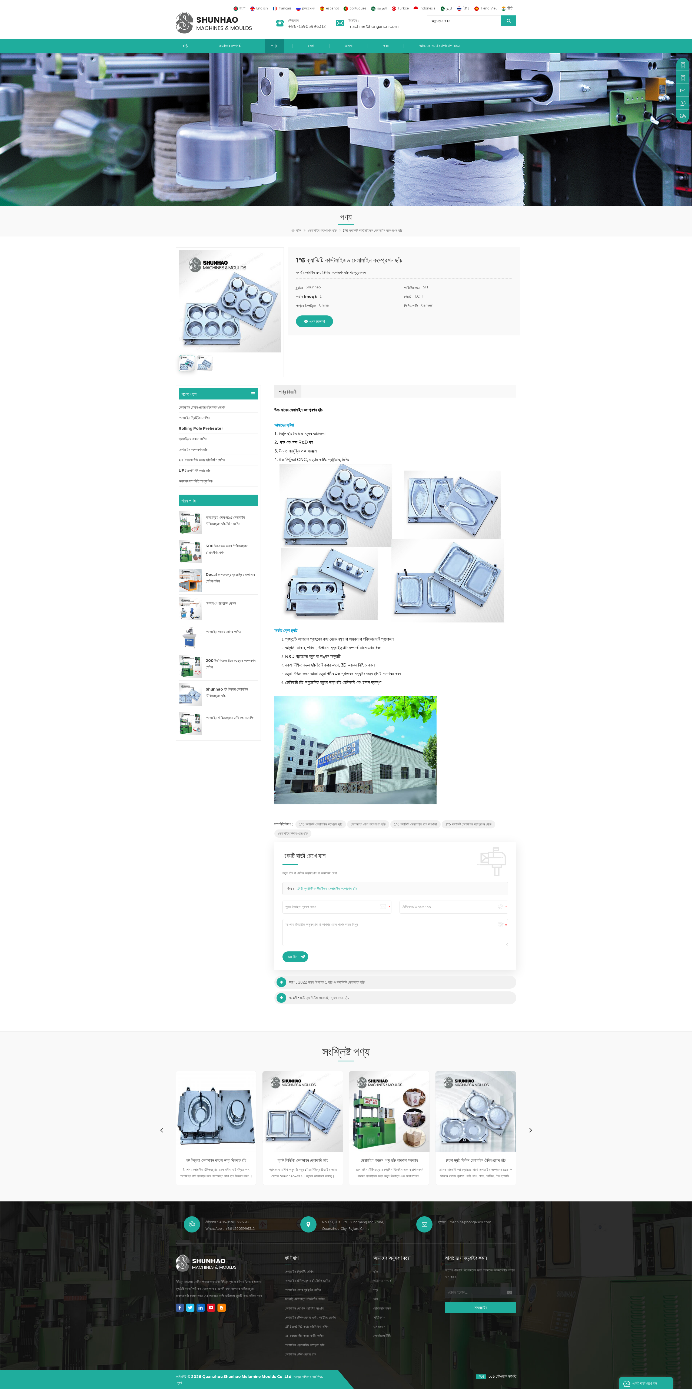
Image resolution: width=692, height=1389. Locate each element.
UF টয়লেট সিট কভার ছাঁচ (195, 470)
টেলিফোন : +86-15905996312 (227, 1222)
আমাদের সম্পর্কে (230, 45)
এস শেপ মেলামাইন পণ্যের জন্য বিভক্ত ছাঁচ (475, 1160)
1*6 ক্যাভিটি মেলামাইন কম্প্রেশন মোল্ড (468, 824)
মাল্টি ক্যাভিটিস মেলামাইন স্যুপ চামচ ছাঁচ (324, 998)
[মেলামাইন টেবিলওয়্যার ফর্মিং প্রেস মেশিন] (190, 723)
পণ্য (274, 45)
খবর (385, 45)
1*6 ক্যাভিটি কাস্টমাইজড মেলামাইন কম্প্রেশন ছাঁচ (327, 889)
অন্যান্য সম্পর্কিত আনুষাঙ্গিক (195, 481)
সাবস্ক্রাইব (480, 1307)
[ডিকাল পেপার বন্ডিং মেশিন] (190, 608)
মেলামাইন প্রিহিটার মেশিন (194, 417)
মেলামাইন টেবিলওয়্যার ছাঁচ (300, 1354)
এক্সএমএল (379, 1327)
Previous (161, 1129)
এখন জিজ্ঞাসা (317, 321)
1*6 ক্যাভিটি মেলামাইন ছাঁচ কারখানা (415, 824)
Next (530, 1129)
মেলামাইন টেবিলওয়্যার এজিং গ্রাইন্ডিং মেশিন (310, 1317)
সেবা (311, 45)
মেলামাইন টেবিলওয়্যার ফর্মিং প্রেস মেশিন (230, 717)
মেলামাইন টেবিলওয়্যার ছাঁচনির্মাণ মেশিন (202, 407)
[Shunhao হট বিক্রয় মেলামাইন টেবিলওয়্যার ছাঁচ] (190, 694)
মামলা (348, 45)
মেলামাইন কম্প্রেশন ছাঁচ (322, 230)
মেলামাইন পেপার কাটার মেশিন (223, 631)
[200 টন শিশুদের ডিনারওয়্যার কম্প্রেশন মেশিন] (190, 666)
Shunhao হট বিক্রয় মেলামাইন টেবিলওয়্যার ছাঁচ (227, 692)
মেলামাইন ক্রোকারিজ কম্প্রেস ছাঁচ (304, 1345)
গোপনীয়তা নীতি (382, 1336)
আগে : (293, 982)
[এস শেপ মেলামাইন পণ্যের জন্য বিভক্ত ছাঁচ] (475, 1111)
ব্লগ (179, 1383)
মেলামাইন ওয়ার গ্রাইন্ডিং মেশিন (303, 1290)
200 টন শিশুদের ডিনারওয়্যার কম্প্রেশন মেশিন (230, 663)
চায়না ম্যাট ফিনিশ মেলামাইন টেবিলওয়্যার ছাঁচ (389, 1160)
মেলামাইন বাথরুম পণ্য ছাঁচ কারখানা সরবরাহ (302, 1160)
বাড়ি (185, 45)
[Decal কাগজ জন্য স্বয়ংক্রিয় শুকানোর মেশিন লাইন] (190, 580)
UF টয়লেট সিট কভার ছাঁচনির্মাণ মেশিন (202, 460)
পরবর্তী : (294, 997)
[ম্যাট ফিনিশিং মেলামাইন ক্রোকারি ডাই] (216, 1111)
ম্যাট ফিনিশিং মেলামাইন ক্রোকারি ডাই (216, 1160)
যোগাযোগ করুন (382, 1308)
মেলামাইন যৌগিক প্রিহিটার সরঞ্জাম (304, 1308)
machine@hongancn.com (373, 26)
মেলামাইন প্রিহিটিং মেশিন (299, 1272)
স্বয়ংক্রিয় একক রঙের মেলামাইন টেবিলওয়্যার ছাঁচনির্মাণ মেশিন (225, 520)
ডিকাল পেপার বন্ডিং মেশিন (221, 603)
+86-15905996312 (307, 26)
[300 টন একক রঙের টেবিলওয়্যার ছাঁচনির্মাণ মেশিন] (190, 551)
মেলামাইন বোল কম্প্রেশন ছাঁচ (368, 824)
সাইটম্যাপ (379, 1317)
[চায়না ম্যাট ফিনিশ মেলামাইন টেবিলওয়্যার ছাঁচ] (389, 1111)
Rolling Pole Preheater (201, 428)
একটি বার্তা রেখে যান (645, 1383)
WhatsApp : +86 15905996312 (230, 1229)
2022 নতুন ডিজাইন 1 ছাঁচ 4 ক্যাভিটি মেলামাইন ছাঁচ (331, 982)
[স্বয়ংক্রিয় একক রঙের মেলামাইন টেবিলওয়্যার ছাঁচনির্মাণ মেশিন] (190, 522)
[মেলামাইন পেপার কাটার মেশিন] (190, 637)
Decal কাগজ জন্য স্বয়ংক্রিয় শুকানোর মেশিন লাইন (230, 578)
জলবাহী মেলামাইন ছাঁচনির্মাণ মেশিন (305, 1299)
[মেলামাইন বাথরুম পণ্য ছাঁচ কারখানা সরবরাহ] (302, 1111)
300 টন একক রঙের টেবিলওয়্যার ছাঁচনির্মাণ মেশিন (227, 549)
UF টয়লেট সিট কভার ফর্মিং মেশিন (304, 1336)
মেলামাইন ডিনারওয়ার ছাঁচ (293, 833)
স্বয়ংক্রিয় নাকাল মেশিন (193, 439)
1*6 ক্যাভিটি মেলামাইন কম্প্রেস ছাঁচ (320, 824)
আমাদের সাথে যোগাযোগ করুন (439, 45)
